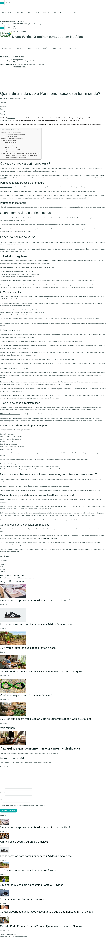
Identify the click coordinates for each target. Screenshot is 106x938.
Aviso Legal (26, 24)
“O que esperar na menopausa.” (64, 549)
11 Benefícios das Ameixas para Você (22, 899)
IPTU (14, 26)
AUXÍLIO (46, 12)
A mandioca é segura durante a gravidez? (12, 61)
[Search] (2, 3)
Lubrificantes (4, 341)
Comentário (4, 767)
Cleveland (6, 556)
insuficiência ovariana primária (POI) (23, 191)
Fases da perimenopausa (9, 140)
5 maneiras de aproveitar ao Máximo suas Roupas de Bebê (35, 600)
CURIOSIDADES (71, 12)
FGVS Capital (11, 934)
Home (2, 64)
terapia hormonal (86, 323)
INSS (29, 12)
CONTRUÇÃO (57, 12)
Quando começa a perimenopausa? (12, 132)
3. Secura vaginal (9, 146)
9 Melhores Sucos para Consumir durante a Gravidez (31, 884)
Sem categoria (8, 64)
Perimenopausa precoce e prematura (15, 134)
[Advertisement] (53, 78)
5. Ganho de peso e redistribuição (14, 149)
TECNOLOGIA (6, 12)
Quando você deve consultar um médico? (16, 157)
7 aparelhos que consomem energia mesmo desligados (40, 748)
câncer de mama (97, 334)
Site (1, 800)
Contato (16, 24)
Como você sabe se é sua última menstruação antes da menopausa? (21, 153)
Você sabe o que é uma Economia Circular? (26, 695)
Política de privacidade (40, 24)
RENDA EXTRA (5, 21)
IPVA (14, 29)
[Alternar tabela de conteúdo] (38, 130)
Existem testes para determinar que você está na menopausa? (21, 155)
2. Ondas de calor (9, 144)
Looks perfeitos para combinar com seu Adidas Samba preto (36, 624)
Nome (2, 786)
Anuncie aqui (6, 24)
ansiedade (50, 469)
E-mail (2, 793)
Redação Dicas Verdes (7, 98)
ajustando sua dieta (46, 323)
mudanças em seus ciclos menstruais (49, 260)
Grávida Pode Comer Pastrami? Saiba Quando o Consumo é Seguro (41, 671)
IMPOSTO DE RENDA (19, 31)
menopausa (11, 118)
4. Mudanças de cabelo (11, 148)
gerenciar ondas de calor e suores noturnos (12, 305)
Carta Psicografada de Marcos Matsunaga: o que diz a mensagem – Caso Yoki (46, 911)
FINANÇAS (19, 12)
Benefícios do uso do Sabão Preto (12, 575)
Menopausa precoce (6, 187)
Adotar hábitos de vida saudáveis (10, 414)
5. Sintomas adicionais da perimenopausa (16, 151)
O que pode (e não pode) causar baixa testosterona (17, 578)
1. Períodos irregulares (11, 142)
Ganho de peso (4, 466)
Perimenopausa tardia (11, 136)
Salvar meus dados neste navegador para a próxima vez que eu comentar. (23, 805)
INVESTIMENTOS (18, 21)
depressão (57, 469)
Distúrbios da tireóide (6, 464)
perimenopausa (5, 120)
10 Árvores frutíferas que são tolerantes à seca (28, 647)
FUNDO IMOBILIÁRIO (19, 59)
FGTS (37, 12)
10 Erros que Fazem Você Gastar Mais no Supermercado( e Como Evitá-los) (45, 718)
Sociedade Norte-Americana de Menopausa (44, 538)
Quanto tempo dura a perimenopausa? (12, 138)
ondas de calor (33, 296)
